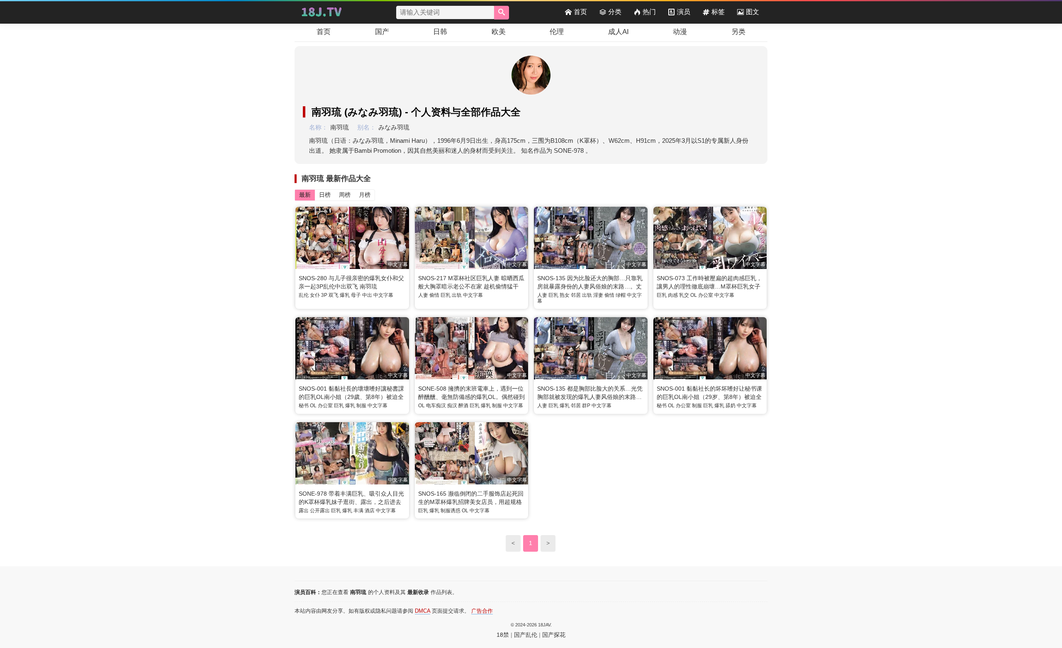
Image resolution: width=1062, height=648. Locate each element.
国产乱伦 (525, 634)
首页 (580, 11)
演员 (683, 11)
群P (586, 405)
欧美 (499, 32)
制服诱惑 (450, 511)
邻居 (576, 295)
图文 (752, 11)
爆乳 (345, 295)
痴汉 (452, 405)
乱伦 (304, 295)
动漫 (680, 32)
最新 (305, 194)
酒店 (370, 511)
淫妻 (598, 295)
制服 (361, 405)
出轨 (457, 295)
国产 (382, 32)
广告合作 (482, 611)
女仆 (315, 295)
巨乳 (446, 295)
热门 (649, 11)
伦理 (557, 32)
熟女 (565, 295)
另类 (738, 32)
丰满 (358, 511)
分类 (614, 11)
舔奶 (731, 405)
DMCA (422, 611)
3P (324, 295)
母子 (356, 295)
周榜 (345, 194)
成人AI (618, 32)
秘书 (304, 405)
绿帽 (621, 295)
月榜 (364, 194)
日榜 (325, 194)
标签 (718, 11)
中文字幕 (383, 295)
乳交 (684, 295)
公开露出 (320, 511)
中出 (367, 295)
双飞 (334, 295)
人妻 (423, 295)
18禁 (503, 634)
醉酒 (463, 405)
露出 (304, 511)
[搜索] (501, 13)
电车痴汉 (436, 405)
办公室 (705, 295)
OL (693, 295)
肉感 (673, 295)
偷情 (434, 295)
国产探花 (553, 634)
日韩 (440, 32)
